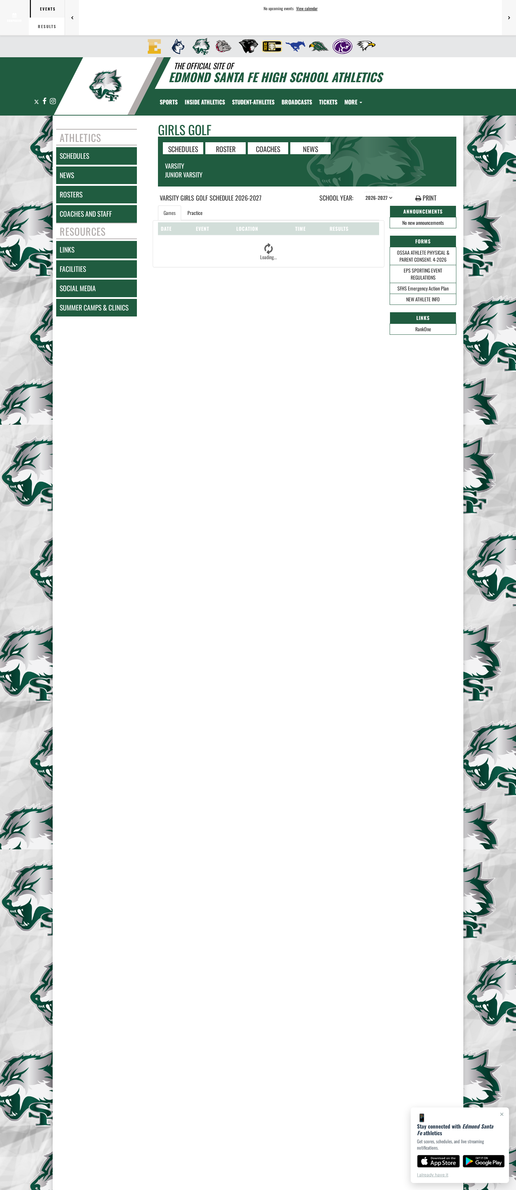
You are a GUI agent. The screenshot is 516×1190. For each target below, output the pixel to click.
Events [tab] (48, 9)
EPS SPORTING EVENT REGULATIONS (423, 274)
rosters (71, 194)
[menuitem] (152, 46)
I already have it (432, 1174)
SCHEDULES (183, 148)
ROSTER (226, 148)
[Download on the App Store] (438, 1161)
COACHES (268, 148)
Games (170, 212)
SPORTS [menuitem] (169, 102)
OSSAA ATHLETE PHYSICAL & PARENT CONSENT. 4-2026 (423, 256)
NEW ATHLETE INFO (423, 299)
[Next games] (509, 17)
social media (78, 288)
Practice (195, 212)
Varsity (174, 165)
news (67, 175)
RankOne (423, 329)
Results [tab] (47, 26)
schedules (74, 156)
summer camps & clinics (94, 307)
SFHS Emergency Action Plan (423, 288)
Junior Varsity (184, 174)
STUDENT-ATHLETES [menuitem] (253, 102)
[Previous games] (72, 17)
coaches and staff (86, 214)
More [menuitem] (351, 102)
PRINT (428, 198)
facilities (73, 269)
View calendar (307, 8)
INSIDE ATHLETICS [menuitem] (205, 102)
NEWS (310, 148)
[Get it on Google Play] (484, 1161)
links (67, 249)
